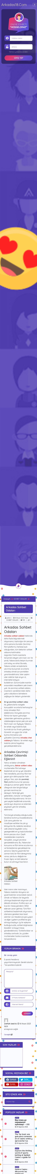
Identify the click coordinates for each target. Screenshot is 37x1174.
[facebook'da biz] (11, 1080)
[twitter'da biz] (25, 1080)
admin (8, 618)
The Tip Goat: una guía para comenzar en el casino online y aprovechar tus (23, 1137)
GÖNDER (27, 1013)
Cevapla (7, 1035)
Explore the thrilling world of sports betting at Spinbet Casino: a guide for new (23, 1155)
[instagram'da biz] (25, 1084)
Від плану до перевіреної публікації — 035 (22, 1122)
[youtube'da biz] (11, 1084)
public (17, 1117)
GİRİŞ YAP (18, 58)
